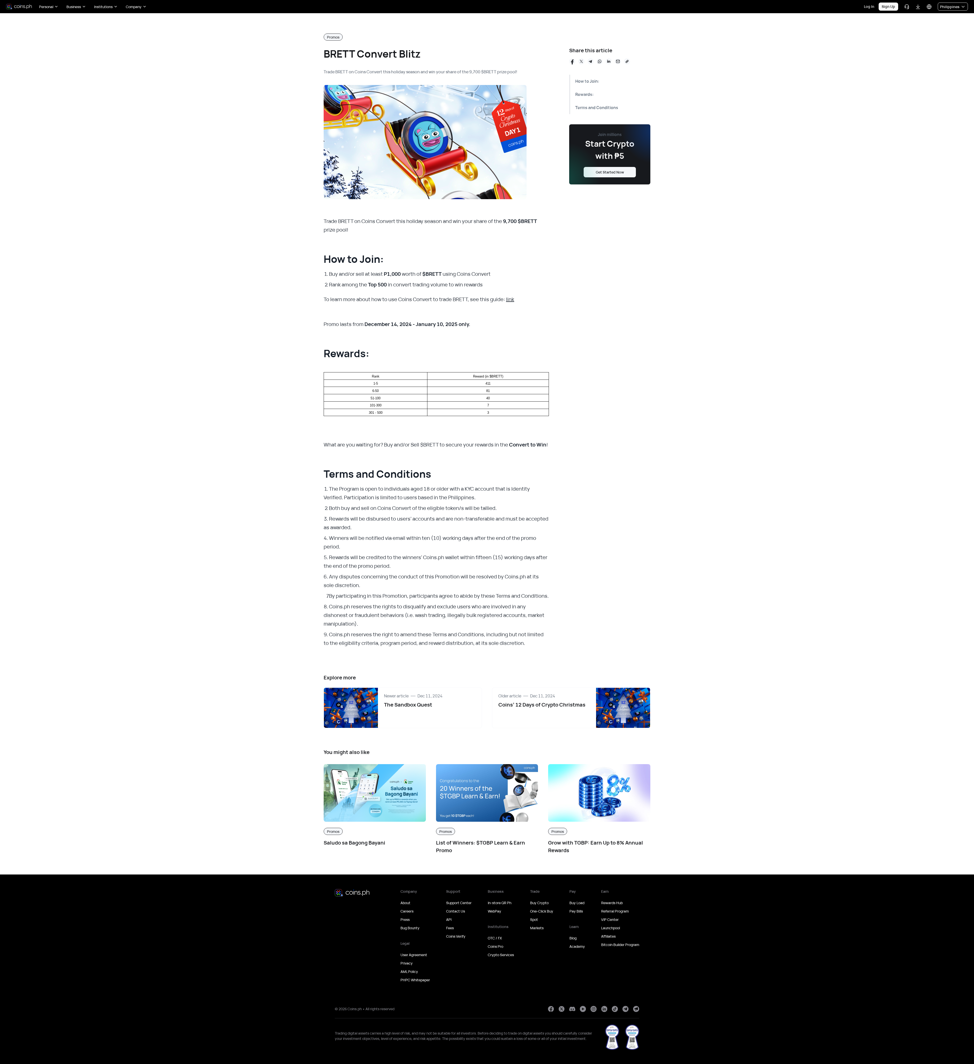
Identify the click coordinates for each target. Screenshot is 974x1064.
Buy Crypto (539, 902)
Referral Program (615, 911)
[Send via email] (618, 61)
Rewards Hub (612, 902)
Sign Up (888, 6)
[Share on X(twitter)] (581, 61)
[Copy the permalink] (627, 61)
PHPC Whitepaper (415, 979)
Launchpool (610, 927)
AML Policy (409, 971)
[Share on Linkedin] (609, 61)
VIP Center (610, 919)
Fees (450, 927)
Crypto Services (501, 954)
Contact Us (455, 911)
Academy (577, 946)
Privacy (407, 963)
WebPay (494, 911)
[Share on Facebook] (572, 61)
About (405, 902)
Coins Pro (495, 946)
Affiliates (608, 936)
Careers (407, 911)
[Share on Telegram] (590, 61)
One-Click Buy (541, 911)
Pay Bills (576, 911)
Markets (537, 927)
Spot (534, 919)
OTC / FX (495, 938)
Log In (869, 6)
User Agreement (414, 954)
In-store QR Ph (499, 902)
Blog (573, 938)
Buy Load (576, 902)
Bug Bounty (410, 927)
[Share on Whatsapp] (600, 61)
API (448, 919)
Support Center (459, 902)
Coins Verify (455, 936)
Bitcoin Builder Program (620, 944)
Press (405, 919)
